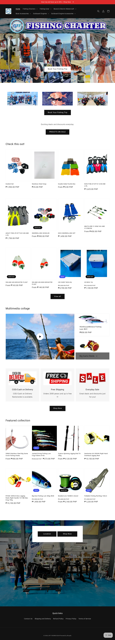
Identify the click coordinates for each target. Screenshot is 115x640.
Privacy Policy (71, 619)
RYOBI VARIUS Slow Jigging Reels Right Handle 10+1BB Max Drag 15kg (17, 498)
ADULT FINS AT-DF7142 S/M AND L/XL (17, 234)
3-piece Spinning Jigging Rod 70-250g (69, 454)
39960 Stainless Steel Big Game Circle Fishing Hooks (17, 454)
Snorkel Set (10, 184)
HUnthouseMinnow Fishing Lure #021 (90, 328)
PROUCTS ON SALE (57, 132)
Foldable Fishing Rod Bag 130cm (95, 496)
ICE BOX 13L (88, 282)
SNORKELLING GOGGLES (41, 233)
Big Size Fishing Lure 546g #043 (43, 496)
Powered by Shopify (65, 635)
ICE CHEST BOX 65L (65, 282)
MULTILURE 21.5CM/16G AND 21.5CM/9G (94, 227)
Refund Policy (58, 619)
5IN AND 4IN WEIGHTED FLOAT (17, 282)
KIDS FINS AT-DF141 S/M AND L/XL (95, 185)
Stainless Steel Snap (39, 184)
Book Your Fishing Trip (57, 69)
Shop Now (57, 408)
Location (47, 534)
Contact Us (28, 619)
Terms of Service (85, 619)
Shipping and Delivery (43, 619)
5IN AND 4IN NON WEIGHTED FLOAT (42, 283)
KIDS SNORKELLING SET (66, 233)
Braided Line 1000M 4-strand (68, 496)
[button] (98, 11)
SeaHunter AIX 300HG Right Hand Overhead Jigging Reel (96, 454)
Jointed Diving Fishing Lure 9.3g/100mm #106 (41, 454)
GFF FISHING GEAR (54, 635)
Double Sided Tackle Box (66, 184)
